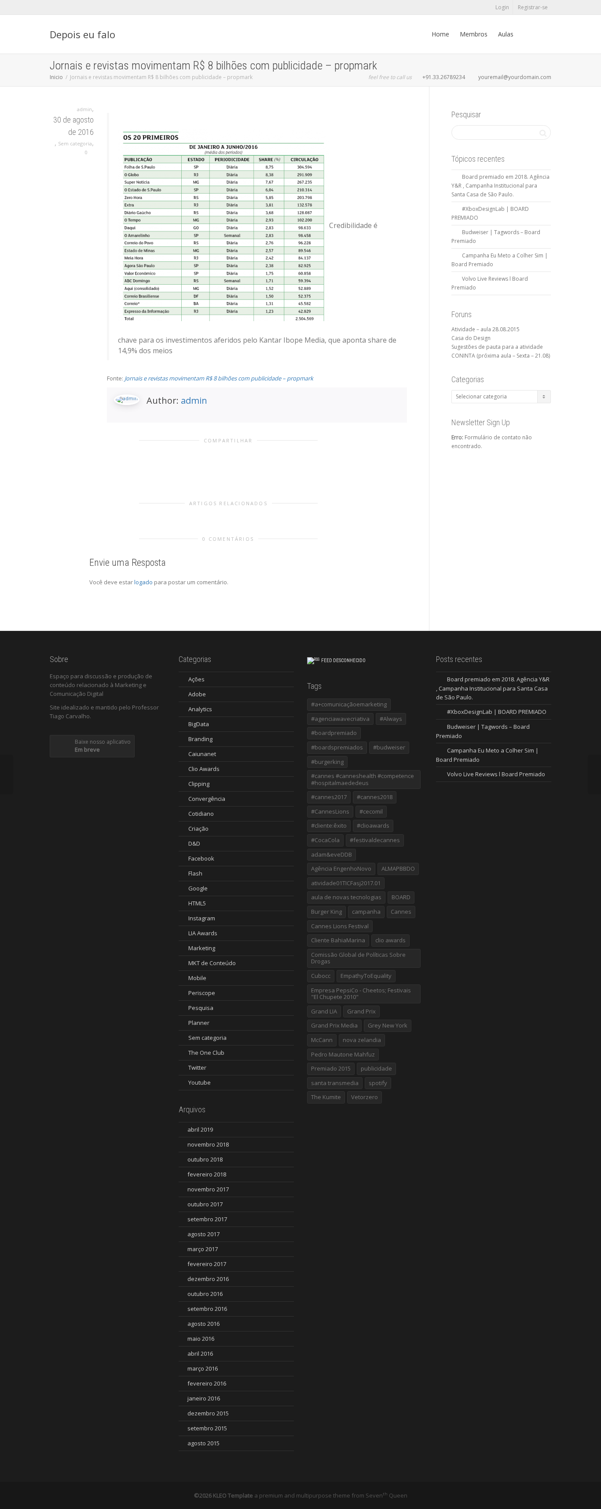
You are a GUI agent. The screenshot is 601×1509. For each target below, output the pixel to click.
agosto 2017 (203, 1234)
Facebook (201, 858)
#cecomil (371, 811)
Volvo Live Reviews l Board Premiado (496, 774)
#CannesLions (330, 811)
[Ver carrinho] (527, 34)
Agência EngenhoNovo (341, 868)
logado (144, 582)
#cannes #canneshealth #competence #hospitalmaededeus (362, 779)
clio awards (390, 940)
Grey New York (387, 1025)
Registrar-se (533, 7)
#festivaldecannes (375, 840)
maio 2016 (200, 1339)
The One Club (206, 1053)
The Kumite (326, 1097)
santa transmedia (335, 1083)
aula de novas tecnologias (346, 897)
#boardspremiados (337, 747)
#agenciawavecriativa (340, 719)
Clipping (198, 784)
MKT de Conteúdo (212, 963)
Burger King (326, 912)
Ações (196, 679)
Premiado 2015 (331, 1068)
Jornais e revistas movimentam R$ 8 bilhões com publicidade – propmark (219, 378)
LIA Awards (202, 933)
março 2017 (202, 1249)
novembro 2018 (208, 1144)
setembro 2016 (207, 1309)
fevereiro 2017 (206, 1264)
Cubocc (320, 976)
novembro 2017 (208, 1189)
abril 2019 (200, 1129)
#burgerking (327, 762)
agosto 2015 (203, 1443)
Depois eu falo (82, 34)
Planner (198, 1023)
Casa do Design (471, 338)
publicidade (376, 1068)
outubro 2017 (205, 1204)
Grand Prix (361, 1011)
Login (502, 7)
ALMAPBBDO (398, 868)
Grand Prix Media (334, 1025)
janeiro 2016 (203, 1398)
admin (194, 400)
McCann (322, 1040)
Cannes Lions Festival (340, 926)
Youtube (199, 1082)
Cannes (401, 912)
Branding (200, 739)
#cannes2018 (374, 797)
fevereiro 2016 (206, 1383)
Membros (473, 34)
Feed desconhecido (343, 660)
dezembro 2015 (208, 1413)
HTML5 (197, 903)
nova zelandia (362, 1040)
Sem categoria (75, 143)
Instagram (201, 918)
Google (198, 888)
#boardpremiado (334, 733)
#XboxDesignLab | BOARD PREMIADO (496, 712)
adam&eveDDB (331, 854)
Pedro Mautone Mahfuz (343, 1054)
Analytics (200, 709)
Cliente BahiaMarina (338, 940)
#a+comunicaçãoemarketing (349, 704)
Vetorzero (364, 1097)
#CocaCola (325, 840)
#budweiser (389, 747)
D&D (194, 843)
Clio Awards (204, 769)
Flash (195, 873)
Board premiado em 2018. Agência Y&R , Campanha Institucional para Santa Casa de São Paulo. (500, 185)
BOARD (401, 897)
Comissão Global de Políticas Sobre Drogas (358, 958)
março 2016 (202, 1368)
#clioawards (373, 825)
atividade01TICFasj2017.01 (346, 883)
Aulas (505, 34)
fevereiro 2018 (206, 1174)
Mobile (197, 978)
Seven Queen (386, 1495)
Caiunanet (202, 754)
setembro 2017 (207, 1219)
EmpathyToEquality (366, 976)
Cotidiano (201, 814)
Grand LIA (324, 1011)
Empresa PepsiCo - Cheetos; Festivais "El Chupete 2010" (361, 993)
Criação (198, 828)
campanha (366, 912)
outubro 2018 (205, 1159)
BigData (198, 724)
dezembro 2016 (208, 1279)
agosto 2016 (203, 1324)
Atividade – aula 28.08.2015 (485, 329)
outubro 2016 (205, 1294)
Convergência (206, 799)
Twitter (197, 1067)
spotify (378, 1083)
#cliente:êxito (329, 825)
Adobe (197, 694)
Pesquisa (200, 1008)
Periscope (201, 993)
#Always (391, 719)
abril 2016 (200, 1353)
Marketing (201, 948)
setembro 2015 (207, 1428)
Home (440, 34)
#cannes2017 (329, 797)
